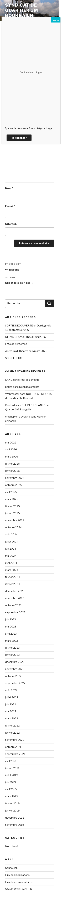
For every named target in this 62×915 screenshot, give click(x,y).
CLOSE (56, 20)
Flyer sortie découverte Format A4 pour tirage (28, 128)
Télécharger (19, 137)
